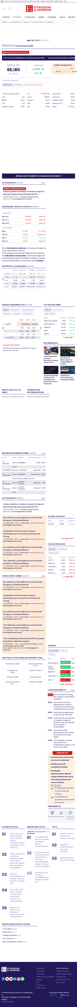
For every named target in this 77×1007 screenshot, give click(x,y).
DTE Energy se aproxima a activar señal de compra (64, 791)
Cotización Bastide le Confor (35, 665)
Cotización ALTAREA (35, 682)
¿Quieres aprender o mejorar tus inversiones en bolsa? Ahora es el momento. (51, 380)
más (71, 68)
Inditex (46, 334)
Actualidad (38, 832)
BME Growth (49, 314)
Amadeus (47, 327)
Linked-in (15, 979)
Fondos (61, 817)
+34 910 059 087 (8, 1002)
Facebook (3, 979)
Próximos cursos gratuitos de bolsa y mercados (67, 835)
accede (35, 324)
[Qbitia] (53, 995)
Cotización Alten (35, 677)
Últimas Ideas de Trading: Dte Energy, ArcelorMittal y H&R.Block (64, 697)
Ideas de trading (55, 786)
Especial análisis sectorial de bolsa (67, 859)
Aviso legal (40, 974)
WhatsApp (22, 979)
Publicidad (40, 968)
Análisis (31, 832)
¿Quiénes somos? (63, 971)
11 (9, 939)
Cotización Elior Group (12, 671)
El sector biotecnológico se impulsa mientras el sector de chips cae (17, 878)
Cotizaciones (53, 817)
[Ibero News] (59, 998)
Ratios (5, 310)
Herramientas (54, 806)
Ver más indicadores (11, 345)
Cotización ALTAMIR (12, 664)
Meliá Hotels (59, 1)
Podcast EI (40, 985)
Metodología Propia (64, 974)
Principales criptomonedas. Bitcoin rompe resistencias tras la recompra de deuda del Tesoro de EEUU (62, 776)
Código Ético (61, 977)
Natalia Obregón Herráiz (29, 197)
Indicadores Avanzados (15, 255)
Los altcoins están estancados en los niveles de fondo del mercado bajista (64, 733)
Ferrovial (51, 563)
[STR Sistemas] (65, 995)
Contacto (40, 971)
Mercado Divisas (23, 1)
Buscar (10, 8)
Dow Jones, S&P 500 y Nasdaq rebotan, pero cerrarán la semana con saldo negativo (16, 895)
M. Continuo (58, 310)
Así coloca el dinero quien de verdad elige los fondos (66, 361)
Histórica (18, 85)
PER (5, 100)
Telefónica (52, 567)
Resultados (15, 310)
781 (14, 942)
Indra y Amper (35, 1)
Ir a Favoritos (66, 538)
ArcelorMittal (49, 324)
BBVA (46, 331)
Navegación (3, 8)
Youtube (11, 979)
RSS (37, 982)
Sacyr (50, 560)
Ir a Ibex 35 (68, 337)
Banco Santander (50, 321)
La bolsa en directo (57, 690)
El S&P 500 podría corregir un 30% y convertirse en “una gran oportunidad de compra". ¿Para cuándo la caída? (42, 859)
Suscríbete (25, 324)
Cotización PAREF (12, 677)
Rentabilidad (28, 310)
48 (11, 935)
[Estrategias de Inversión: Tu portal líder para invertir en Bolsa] (38, 8)
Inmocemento (53, 663)
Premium (46, 832)
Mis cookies (60, 982)
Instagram (19, 979)
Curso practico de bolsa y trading (61, 58)
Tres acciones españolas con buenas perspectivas (24, 58)
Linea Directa (53, 676)
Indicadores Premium (33, 85)
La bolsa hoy (7, 1)
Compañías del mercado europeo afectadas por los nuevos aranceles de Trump (21, 534)
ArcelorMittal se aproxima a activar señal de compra (64, 800)
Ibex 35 (14, 1)
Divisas (52, 654)
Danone (40, 260)
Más (65, 1)
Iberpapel (51, 672)
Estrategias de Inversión (22, 199)
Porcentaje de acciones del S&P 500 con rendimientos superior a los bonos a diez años (64, 743)
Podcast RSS (41, 988)
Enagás (51, 570)
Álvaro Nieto (25, 523)
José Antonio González (28, 644)
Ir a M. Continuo (66, 684)
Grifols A (51, 573)
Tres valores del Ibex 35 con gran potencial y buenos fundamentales (42, 841)
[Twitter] (7, 979)
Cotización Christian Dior (12, 683)
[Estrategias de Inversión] (11, 970)
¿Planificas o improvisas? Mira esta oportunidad (67, 378)
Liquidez (17, 314)
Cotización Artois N (35, 670)
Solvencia (7, 314)
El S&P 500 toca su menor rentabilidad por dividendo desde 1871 (42, 877)
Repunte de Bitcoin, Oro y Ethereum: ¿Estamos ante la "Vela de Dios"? (17, 912)
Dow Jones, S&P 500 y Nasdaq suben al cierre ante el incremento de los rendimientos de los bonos (64, 705)
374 (9, 929)
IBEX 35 (64, 651)
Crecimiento (28, 314)
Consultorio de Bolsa (70, 818)
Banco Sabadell (51, 668)
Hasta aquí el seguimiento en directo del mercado (64, 713)
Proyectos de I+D (63, 979)
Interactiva (7, 85)
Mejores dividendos (47, 1)
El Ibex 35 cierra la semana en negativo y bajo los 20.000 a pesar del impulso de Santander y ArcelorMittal (64, 722)
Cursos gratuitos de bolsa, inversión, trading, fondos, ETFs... (51, 359)
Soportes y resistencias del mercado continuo (66, 848)
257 (8, 932)
